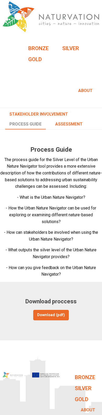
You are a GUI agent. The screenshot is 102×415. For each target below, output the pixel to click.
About (85, 90)
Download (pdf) (51, 315)
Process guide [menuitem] (25, 124)
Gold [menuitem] (35, 59)
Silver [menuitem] (70, 48)
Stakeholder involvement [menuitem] (38, 114)
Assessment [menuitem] (69, 124)
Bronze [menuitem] (38, 48)
